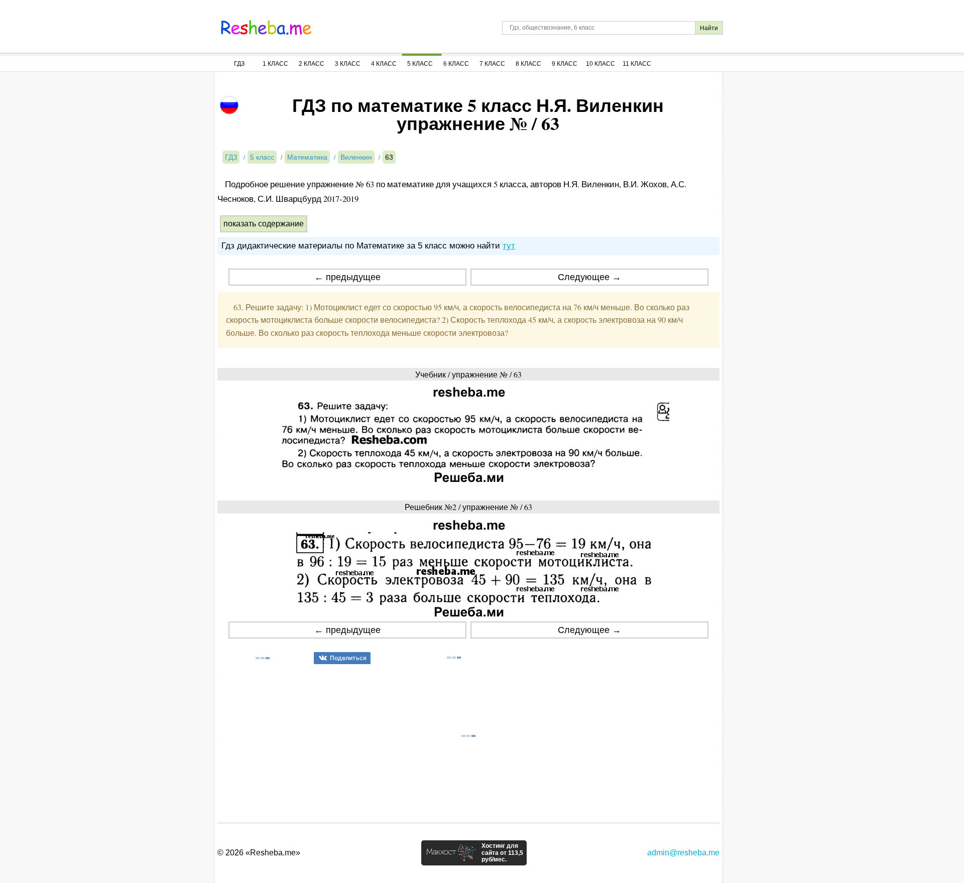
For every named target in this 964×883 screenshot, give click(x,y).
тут (509, 245)
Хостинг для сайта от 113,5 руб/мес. (502, 852)
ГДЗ (239, 63)
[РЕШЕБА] (266, 28)
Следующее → (589, 277)
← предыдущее (347, 277)
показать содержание (263, 223)
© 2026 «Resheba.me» (258, 852)
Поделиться (348, 658)
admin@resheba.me (683, 852)
